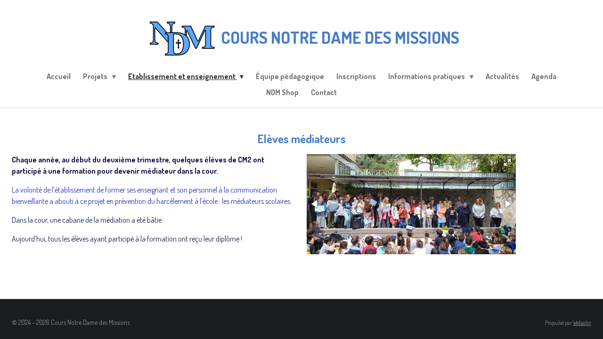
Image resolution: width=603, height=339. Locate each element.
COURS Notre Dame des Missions (340, 37)
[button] (507, 162)
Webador (582, 322)
